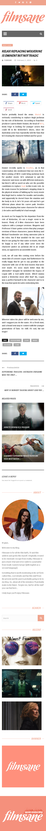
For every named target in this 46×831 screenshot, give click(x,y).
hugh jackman (15, 340)
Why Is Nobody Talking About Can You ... (24, 390)
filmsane (8, 60)
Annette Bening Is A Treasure (17, 427)
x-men (17, 345)
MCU (42, 123)
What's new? (7, 45)
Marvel (38, 114)
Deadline (29, 168)
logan (26, 340)
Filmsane (23, 18)
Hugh (23, 186)
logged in (14, 480)
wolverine (7, 345)
